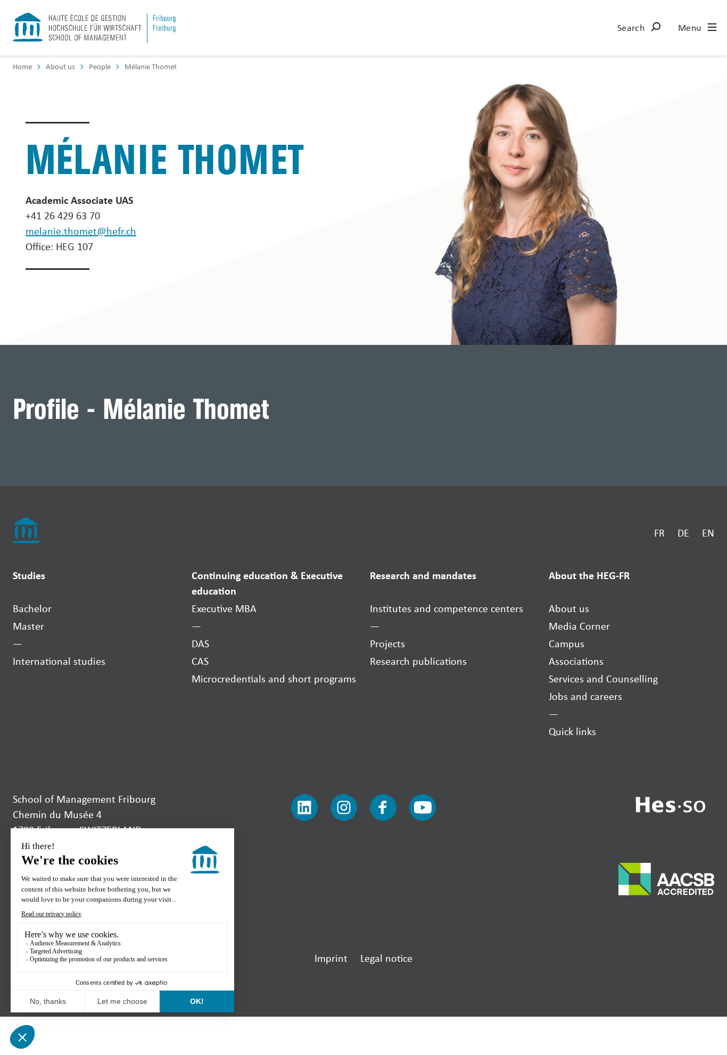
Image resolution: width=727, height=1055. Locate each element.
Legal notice (386, 958)
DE (683, 532)
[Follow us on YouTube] (422, 807)
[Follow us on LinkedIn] (304, 807)
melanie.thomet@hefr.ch (81, 231)
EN (708, 532)
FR (659, 532)
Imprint (331, 958)
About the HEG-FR (589, 575)
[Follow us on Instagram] (344, 807)
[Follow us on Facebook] (383, 807)
